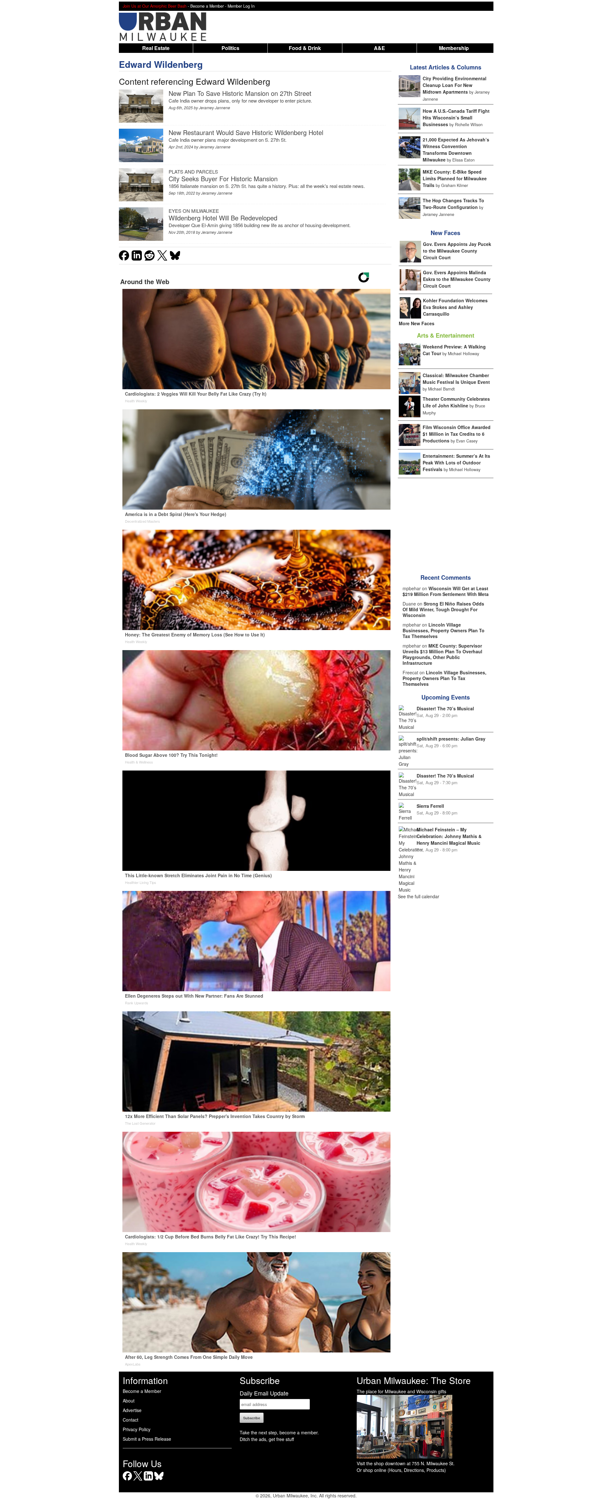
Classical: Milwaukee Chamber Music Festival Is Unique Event (456, 378)
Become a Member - (209, 6)
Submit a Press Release (147, 1439)
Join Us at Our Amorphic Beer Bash (154, 6)
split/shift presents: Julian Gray (451, 738)
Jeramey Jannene (214, 107)
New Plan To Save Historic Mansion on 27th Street (240, 93)
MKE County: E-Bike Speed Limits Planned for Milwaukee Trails (455, 178)
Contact (130, 1420)
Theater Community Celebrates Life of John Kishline (456, 402)
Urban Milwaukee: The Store (414, 1380)
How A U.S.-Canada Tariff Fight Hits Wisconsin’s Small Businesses (456, 117)
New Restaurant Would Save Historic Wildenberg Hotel (246, 132)
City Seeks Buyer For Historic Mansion (223, 178)
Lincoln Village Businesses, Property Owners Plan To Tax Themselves (443, 630)
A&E (379, 48)
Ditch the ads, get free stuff (267, 1439)
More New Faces (416, 323)
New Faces (445, 233)
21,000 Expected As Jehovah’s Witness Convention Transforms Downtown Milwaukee (456, 149)
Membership (454, 48)
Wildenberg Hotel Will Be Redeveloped (223, 217)
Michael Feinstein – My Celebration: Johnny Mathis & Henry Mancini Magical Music (449, 836)
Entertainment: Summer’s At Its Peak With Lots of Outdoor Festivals (456, 462)
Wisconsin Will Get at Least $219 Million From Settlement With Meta (446, 591)
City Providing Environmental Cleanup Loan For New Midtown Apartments (454, 85)
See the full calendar (418, 896)
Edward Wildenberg (161, 64)
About (129, 1400)
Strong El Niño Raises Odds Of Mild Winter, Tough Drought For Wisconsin (443, 609)
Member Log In (241, 6)
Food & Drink (305, 48)
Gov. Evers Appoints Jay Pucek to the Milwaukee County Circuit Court (457, 251)
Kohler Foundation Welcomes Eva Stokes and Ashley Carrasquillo (455, 307)
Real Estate (156, 48)
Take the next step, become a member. (279, 1432)
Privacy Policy (136, 1429)
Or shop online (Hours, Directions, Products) (401, 1470)
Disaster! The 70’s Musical (445, 708)
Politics (230, 48)
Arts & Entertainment (445, 335)
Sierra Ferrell (430, 806)
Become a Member (142, 1391)
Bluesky (159, 1480)
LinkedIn (148, 1480)
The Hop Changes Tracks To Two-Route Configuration (453, 203)
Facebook (127, 1480)
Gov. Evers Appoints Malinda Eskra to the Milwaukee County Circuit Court (457, 279)
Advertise (132, 1410)
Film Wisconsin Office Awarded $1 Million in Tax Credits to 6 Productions (457, 434)
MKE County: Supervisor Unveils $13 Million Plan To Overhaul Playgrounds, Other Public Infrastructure (442, 654)
